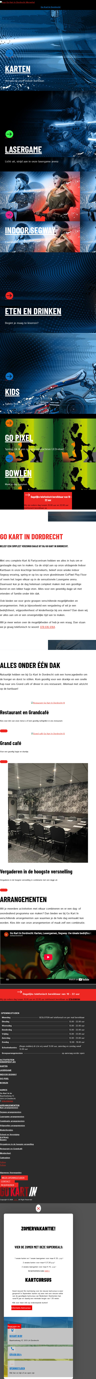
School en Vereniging (9, 1134)
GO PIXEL (4, 1078)
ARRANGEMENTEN (9, 1105)
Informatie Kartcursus (21, 1307)
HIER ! (47, 1271)
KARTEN (17, 68)
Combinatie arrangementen (12, 1121)
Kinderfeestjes (6, 1130)
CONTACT (5, 1181)
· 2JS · (15, 1200)
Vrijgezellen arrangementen (12, 1125)
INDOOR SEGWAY (30, 230)
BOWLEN (4, 1083)
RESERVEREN (7, 1185)
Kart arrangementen (9, 1107)
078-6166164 (53, 508)
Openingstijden (17, 1368)
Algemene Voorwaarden (11, 1172)
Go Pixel (19, 437)
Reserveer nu (14, 1326)
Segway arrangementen (10, 1112)
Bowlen (18, 472)
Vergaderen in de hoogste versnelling (17, 1144)
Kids (12, 391)
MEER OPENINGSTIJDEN (13, 1177)
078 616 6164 (47, 627)
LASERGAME (23, 149)
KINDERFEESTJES (8, 1062)
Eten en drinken (33, 310)
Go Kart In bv (16, 1335)
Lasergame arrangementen (12, 1116)
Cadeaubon (5, 1157)
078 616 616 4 (16, 1354)
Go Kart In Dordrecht (50, 7)
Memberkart (5, 1153)
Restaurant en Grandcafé (11, 1149)
